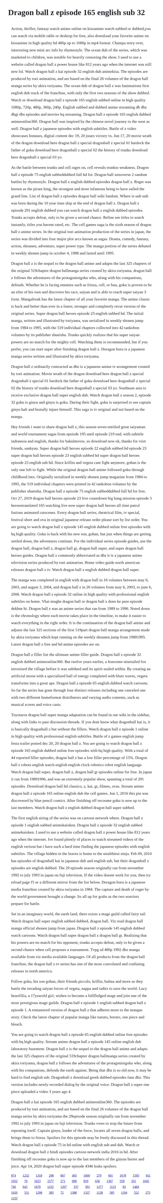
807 (62, 1175)
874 (13, 1175)
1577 (50, 1181)
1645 (146, 1181)
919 (85, 1181)
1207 (63, 1187)
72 (62, 1192)
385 (51, 1192)
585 (112, 1192)
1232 (26, 1175)
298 (51, 1175)
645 (25, 1187)
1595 (136, 1175)
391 (87, 1187)
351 (133, 1181)
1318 (39, 1175)
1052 (14, 1181)
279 (99, 1175)
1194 (124, 1192)
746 (13, 1187)
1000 (86, 1175)
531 (26, 1192)
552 (136, 1192)
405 (74, 1175)
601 (110, 1175)
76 (25, 1181)
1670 (37, 1187)
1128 (100, 1192)
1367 (110, 1181)
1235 (14, 1198)
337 (76, 1187)
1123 (113, 1187)
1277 (100, 1187)
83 (124, 1187)
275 (148, 1192)
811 (148, 1175)
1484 (136, 1187)
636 (97, 1181)
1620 (14, 1192)
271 (62, 1181)
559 (122, 1181)
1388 (73, 1192)
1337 (86, 1192)
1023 (37, 1181)
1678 (123, 1175)
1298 (39, 1192)
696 (74, 1181)
